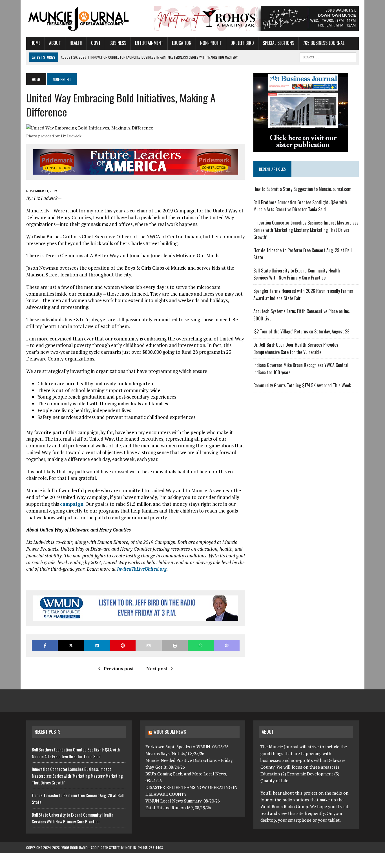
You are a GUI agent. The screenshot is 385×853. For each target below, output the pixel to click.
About (55, 42)
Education (181, 42)
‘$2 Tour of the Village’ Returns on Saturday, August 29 (301, 331)
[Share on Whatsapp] (201, 645)
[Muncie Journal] (79, 18)
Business (117, 42)
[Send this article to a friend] (148, 645)
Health (76, 42)
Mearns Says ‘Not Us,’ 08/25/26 (174, 753)
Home (35, 42)
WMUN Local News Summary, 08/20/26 (182, 801)
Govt (96, 42)
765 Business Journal (323, 42)
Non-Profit (211, 42)
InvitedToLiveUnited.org (142, 569)
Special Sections (278, 42)
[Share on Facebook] (45, 645)
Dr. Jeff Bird (242, 42)
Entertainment (149, 42)
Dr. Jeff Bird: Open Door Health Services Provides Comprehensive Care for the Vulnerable (295, 348)
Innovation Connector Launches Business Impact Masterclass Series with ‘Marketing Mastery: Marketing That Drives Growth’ (306, 229)
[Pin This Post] (123, 645)
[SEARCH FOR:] (328, 56)
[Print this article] (175, 645)
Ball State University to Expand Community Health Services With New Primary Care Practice (296, 274)
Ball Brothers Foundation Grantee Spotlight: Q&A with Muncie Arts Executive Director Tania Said (300, 206)
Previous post (119, 668)
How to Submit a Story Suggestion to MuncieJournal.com (302, 189)
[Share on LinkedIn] (97, 645)
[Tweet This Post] (71, 645)
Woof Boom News (169, 731)
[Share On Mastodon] (227, 645)
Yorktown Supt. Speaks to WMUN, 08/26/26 (187, 746)
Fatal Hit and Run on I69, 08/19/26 (178, 807)
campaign (71, 504)
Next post (156, 668)
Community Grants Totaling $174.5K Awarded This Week (302, 385)
